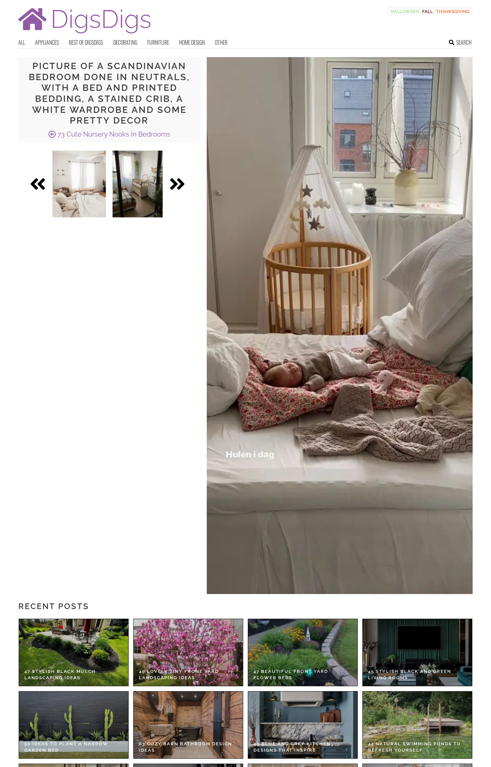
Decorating (125, 42)
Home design (192, 42)
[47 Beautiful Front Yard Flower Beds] (302, 652)
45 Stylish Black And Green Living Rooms (409, 675)
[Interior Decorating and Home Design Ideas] (84, 34)
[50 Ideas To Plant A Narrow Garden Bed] (73, 725)
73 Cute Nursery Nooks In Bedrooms (113, 134)
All (21, 42)
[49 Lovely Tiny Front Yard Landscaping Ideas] (188, 652)
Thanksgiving (452, 11)
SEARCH (464, 42)
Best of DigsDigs (86, 42)
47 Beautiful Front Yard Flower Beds (291, 675)
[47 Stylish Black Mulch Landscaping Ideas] (73, 652)
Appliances (47, 42)
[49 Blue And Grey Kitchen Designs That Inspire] (302, 725)
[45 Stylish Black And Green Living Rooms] (417, 652)
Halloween (404, 11)
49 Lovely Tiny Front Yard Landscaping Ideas (179, 675)
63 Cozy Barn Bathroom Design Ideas (185, 747)
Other (221, 42)
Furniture (158, 42)
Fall (427, 11)
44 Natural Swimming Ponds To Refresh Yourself (414, 747)
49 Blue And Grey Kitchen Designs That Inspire (292, 747)
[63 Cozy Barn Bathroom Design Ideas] (188, 725)
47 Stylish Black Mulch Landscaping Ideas (60, 675)
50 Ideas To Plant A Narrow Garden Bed (66, 747)
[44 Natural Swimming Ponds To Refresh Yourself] (417, 725)
